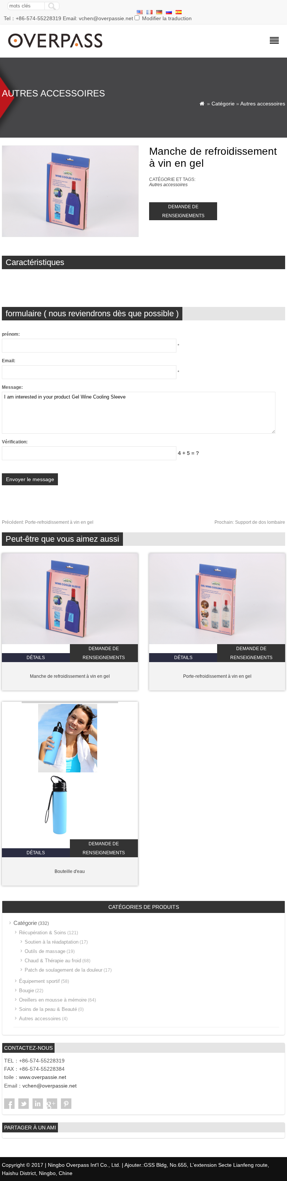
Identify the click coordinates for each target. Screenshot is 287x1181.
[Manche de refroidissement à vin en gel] (70, 642)
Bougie (26, 990)
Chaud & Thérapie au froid (53, 960)
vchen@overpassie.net (49, 1086)
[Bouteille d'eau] (70, 837)
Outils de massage (45, 951)
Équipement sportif (39, 981)
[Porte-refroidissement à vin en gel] (217, 642)
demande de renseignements (183, 211)
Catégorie (223, 104)
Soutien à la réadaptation (51, 942)
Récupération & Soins (42, 932)
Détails (36, 657)
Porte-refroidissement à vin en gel (47, 522)
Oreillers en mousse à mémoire (53, 1000)
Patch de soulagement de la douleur (63, 970)
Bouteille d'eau (70, 871)
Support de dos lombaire (250, 522)
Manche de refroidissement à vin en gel (70, 676)
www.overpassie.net (42, 1077)
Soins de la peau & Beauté (48, 1009)
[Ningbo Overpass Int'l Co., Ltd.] (56, 48)
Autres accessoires (262, 104)
